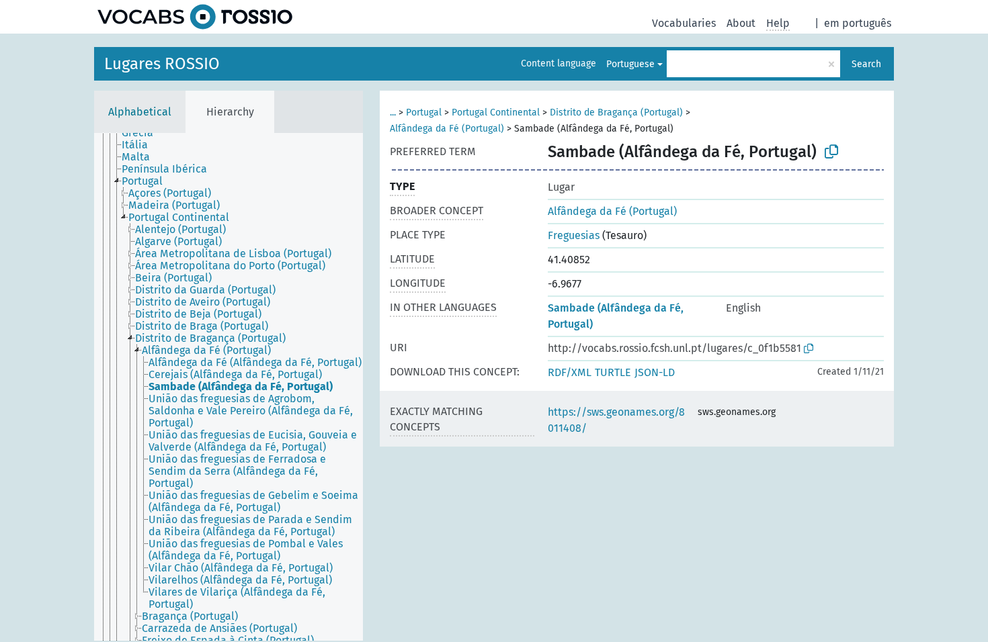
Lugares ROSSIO (162, 63)
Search (866, 64)
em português (857, 23)
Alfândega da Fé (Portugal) (447, 128)
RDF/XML (569, 372)
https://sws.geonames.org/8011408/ (616, 420)
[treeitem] (143, 133)
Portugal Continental (496, 112)
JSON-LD (654, 372)
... (393, 112)
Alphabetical (139, 111)
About (741, 23)
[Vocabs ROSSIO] (195, 17)
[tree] (228, 387)
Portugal (424, 112)
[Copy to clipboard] (831, 152)
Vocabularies (684, 23)
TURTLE (613, 372)
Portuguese (630, 64)
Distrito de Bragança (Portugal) (616, 112)
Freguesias (574, 235)
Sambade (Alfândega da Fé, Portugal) (616, 316)
